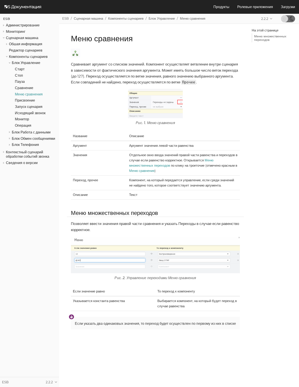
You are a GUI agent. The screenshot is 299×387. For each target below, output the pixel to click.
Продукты (221, 7)
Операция (23, 125)
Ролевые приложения (255, 7)
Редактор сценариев (25, 50)
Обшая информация (25, 44)
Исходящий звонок (30, 113)
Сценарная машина (22, 38)
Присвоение (25, 100)
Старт (20, 69)
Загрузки (288, 7)
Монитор (22, 119)
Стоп (19, 75)
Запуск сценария (28, 107)
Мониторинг (15, 31)
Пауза (20, 82)
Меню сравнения (29, 94)
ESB (6, 19)
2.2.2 (264, 19)
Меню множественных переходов (270, 38)
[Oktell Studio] (23, 7)
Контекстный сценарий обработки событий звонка (27, 154)
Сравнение (24, 88)
